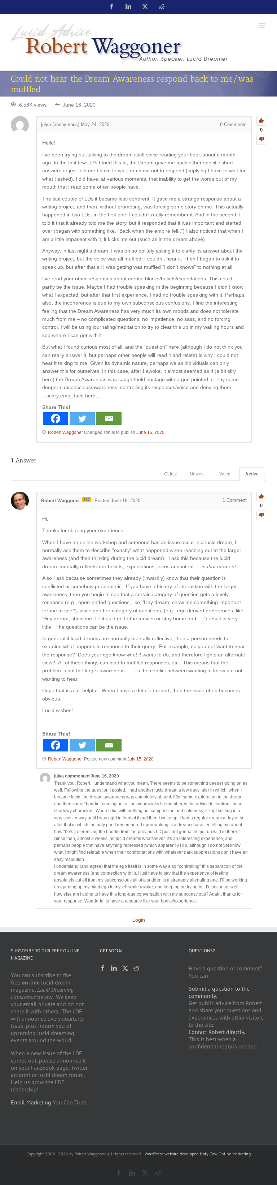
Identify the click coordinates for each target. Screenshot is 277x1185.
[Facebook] (55, 418)
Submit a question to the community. (219, 992)
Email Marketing (31, 1102)
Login (138, 920)
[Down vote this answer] (261, 515)
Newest (197, 474)
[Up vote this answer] (261, 496)
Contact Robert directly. (217, 1031)
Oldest (170, 474)
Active (252, 474)
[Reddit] (136, 968)
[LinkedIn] (114, 968)
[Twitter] (82, 418)
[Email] (109, 418)
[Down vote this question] (261, 140)
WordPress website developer (171, 1153)
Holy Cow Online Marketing (225, 1153)
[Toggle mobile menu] (262, 25)
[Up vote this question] (261, 121)
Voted (224, 474)
